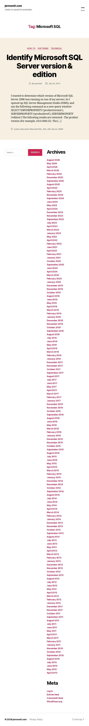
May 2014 (52, 505)
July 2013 (52, 540)
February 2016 (54, 432)
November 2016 (55, 407)
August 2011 (53, 620)
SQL (44, 129)
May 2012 (52, 589)
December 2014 (55, 481)
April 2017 (52, 390)
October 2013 (54, 530)
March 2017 (53, 393)
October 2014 (54, 488)
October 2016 (54, 411)
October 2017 (53, 369)
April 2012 (52, 592)
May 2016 (52, 425)
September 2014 (55, 491)
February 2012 (54, 599)
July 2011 (51, 624)
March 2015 (53, 470)
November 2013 (55, 526)
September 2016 (55, 414)
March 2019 (53, 310)
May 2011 (51, 631)
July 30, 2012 (54, 83)
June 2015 (52, 460)
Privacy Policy (36, 719)
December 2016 (55, 404)
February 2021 (54, 254)
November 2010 (55, 648)
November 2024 (55, 195)
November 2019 (55, 289)
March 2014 (53, 512)
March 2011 (52, 638)
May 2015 (52, 463)
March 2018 (53, 352)
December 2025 (55, 177)
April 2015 (52, 467)
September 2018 (55, 331)
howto (17, 129)
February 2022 (54, 243)
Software (43, 48)
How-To (31, 48)
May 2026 (52, 163)
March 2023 (53, 230)
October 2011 (53, 613)
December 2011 (55, 606)
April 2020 (52, 271)
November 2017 (55, 366)
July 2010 (52, 662)
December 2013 (55, 523)
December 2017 (55, 362)
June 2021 (52, 247)
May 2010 (52, 669)
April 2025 (52, 188)
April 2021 (52, 250)
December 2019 (55, 285)
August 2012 (53, 578)
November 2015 (55, 442)
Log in (50, 691)
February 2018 (54, 355)
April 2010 (52, 673)
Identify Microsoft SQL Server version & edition (44, 66)
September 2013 (55, 533)
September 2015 (55, 449)
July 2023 (52, 223)
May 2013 (52, 547)
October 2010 (54, 652)
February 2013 (54, 557)
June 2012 (52, 585)
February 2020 (54, 278)
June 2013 (52, 543)
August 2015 (53, 453)
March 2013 (53, 554)
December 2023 (55, 212)
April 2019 (52, 306)
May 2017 (52, 387)
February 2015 (54, 474)
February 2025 (54, 191)
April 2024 (52, 209)
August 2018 (53, 334)
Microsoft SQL (36, 129)
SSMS (60, 129)
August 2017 (53, 376)
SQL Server (52, 129)
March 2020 (53, 275)
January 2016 (54, 435)
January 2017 (54, 400)
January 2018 (54, 359)
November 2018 (55, 324)
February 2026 (54, 174)
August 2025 (53, 184)
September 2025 (55, 181)
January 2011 (53, 645)
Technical (56, 48)
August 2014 (53, 495)
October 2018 (54, 327)
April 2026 (52, 167)
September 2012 (55, 575)
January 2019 (54, 317)
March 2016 (53, 428)
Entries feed (53, 694)
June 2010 (52, 666)
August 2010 (53, 659)
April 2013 (52, 550)
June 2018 (52, 341)
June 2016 (52, 421)
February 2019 (54, 313)
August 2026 (53, 160)
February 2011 (54, 641)
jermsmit (38, 83)
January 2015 (54, 477)
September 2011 (55, 617)
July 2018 (52, 338)
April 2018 (52, 348)
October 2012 (53, 571)
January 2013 (54, 561)
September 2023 (55, 219)
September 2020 (55, 264)
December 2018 (55, 320)
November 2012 (55, 568)
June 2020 (52, 268)
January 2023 (54, 233)
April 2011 (52, 634)
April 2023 (52, 226)
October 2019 (54, 292)
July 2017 (52, 380)
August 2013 (53, 537)
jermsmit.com (13, 5)
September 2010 (55, 655)
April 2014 (52, 509)
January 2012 (54, 603)
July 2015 (52, 456)
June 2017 (52, 383)
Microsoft (25, 129)
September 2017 (55, 373)
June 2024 (52, 202)
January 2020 (54, 282)
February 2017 (54, 397)
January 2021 (54, 257)
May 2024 (52, 205)
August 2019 (53, 296)
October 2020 (54, 261)
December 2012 (55, 564)
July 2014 (52, 498)
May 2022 (52, 236)
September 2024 (55, 198)
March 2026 (53, 170)
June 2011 (52, 627)
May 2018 (52, 345)
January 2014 (54, 519)
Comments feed (55, 698)
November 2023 (55, 216)
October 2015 (54, 446)
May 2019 (52, 303)
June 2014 (52, 502)
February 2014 (54, 516)
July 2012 (52, 582)
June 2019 (52, 299)
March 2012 (53, 596)
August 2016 (53, 418)
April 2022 (52, 240)
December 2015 (55, 439)
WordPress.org (54, 701)
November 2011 (55, 610)
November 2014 (55, 484)
